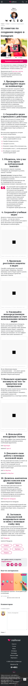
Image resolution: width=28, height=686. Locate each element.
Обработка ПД (14, 664)
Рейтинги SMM (14, 655)
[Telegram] (10, 20)
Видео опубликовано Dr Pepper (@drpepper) (12, 307)
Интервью (14, 651)
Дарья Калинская (14, 9)
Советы (6, 549)
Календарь (14, 653)
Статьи (14, 646)
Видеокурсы (14, 657)
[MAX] (21, 20)
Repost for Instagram (9, 498)
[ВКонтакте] (6, 20)
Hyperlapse (6, 445)
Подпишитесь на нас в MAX (14, 61)
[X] (14, 20)
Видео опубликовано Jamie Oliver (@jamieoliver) (13, 366)
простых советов (17, 71)
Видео (17, 545)
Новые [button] (3, 632)
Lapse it (8, 448)
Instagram (6, 545)
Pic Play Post (7, 470)
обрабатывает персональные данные (10, 676)
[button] (9, 597)
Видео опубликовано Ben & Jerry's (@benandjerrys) (14, 429)
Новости (14, 644)
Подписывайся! (6, 561)
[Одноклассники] (17, 20)
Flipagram (6, 538)
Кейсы (14, 648)
